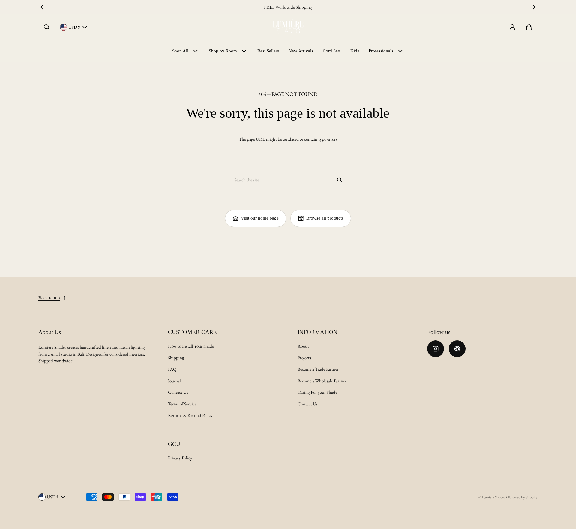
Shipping (176, 357)
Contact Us (178, 392)
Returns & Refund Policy (190, 415)
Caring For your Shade (317, 392)
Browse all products (325, 218)
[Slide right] (534, 7)
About (303, 346)
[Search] (339, 180)
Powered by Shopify (523, 497)
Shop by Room (223, 51)
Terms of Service (182, 404)
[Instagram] (435, 348)
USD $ (74, 27)
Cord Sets (332, 51)
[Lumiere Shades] (288, 27)
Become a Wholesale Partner (322, 381)
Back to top (49, 297)
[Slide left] (42, 7)
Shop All (180, 51)
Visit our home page (260, 218)
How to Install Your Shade (191, 346)
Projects (304, 357)
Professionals (381, 51)
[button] (46, 27)
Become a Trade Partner (318, 369)
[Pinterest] (457, 348)
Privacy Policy (180, 458)
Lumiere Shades (493, 497)
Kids (354, 51)
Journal (174, 381)
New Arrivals (301, 51)
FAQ (172, 369)
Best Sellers (268, 51)
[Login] (512, 27)
